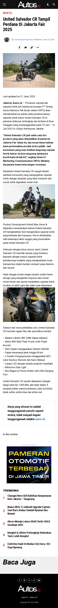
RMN (36, 602)
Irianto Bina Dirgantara (24, 40)
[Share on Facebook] (19, 47)
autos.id (40, 419)
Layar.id (24, 597)
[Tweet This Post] (25, 47)
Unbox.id (33, 597)
